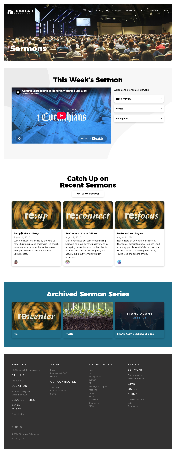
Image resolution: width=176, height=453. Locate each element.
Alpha (91, 396)
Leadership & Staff (58, 373)
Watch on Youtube (136, 378)
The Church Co (18, 439)
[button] (36, 320)
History (53, 376)
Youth (91, 373)
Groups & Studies (58, 390)
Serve (53, 394)
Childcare (93, 399)
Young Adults (95, 376)
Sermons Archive (135, 375)
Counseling (94, 403)
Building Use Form (136, 399)
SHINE (132, 394)
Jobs (130, 403)
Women (92, 380)
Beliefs (53, 370)
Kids (91, 370)
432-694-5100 (18, 381)
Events (134, 364)
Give (131, 383)
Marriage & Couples (98, 386)
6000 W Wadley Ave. (21, 391)
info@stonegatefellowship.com (26, 370)
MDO (91, 406)
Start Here (55, 387)
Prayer (92, 393)
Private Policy (18, 414)
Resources (133, 406)
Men (91, 383)
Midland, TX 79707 (20, 395)
